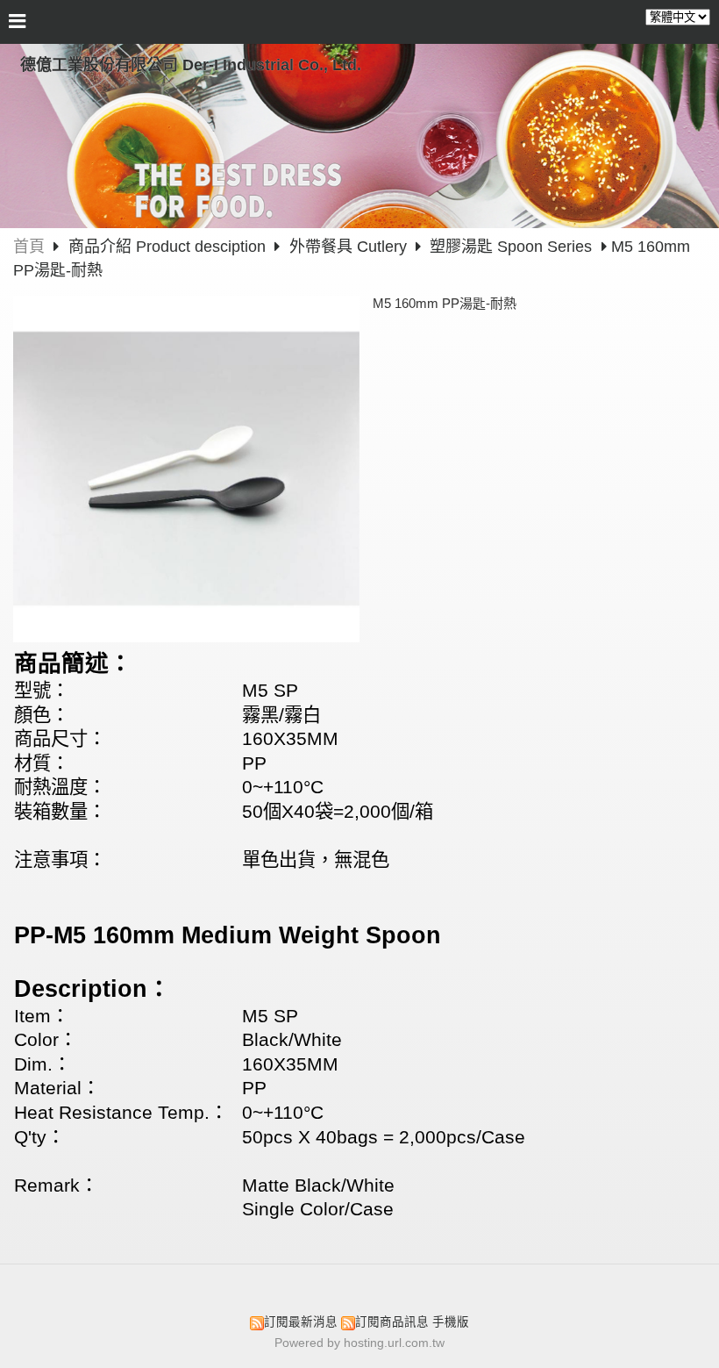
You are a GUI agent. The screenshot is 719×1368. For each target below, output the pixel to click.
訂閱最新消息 (301, 1322)
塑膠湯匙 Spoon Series (511, 246)
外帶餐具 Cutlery (348, 246)
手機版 (450, 1322)
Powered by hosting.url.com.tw (359, 1343)
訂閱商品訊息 (392, 1322)
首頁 (29, 246)
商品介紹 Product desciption (169, 246)
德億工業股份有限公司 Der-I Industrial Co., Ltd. (190, 65)
